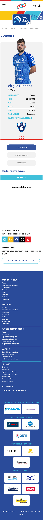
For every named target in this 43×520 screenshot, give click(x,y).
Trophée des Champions (14, 391)
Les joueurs (23, 28)
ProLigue (14, 28)
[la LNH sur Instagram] (5, 239)
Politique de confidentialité (30, 511)
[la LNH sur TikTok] (28, 239)
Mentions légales (9, 511)
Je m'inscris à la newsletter (20, 261)
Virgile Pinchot (34, 28)
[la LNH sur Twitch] (10, 239)
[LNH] (21, 6)
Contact (21, 514)
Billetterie (7, 386)
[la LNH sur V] (22, 239)
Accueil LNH (5, 28)
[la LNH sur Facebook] (16, 239)
